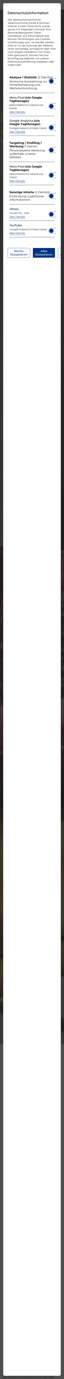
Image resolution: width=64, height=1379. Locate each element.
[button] (51, 81)
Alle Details (17, 112)
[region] (32, 157)
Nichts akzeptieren (19, 252)
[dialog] (32, 689)
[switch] (51, 80)
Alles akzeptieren (44, 252)
